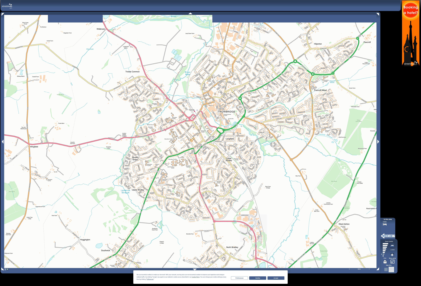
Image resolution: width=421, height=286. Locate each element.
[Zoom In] (392, 255)
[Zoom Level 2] (384, 254)
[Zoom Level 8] (384, 243)
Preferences (239, 278)
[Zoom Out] (392, 245)
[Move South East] (378, 269)
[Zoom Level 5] (384, 248)
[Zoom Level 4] (384, 250)
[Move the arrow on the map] (392, 261)
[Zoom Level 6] (384, 247)
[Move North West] (2, 14)
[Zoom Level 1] (384, 256)
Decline (257, 278)
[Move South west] (2, 269)
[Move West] (2, 142)
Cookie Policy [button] (196, 277)
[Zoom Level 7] (384, 245)
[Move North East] (378, 14)
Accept (276, 278)
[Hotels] (384, 224)
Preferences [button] (150, 279)
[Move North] (190, 13)
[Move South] (195, 269)
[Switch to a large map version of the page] (389, 269)
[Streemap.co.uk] (7, 4)
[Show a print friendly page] (385, 261)
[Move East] (378, 142)
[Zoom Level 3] (384, 252)
